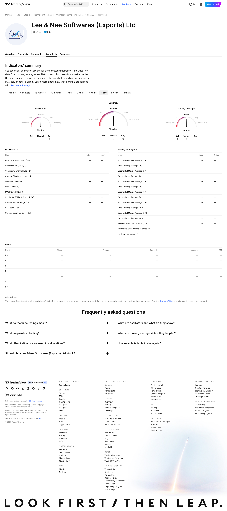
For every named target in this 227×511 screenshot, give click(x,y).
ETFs (61, 396)
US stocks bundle (112, 424)
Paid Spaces (156, 430)
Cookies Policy (110, 478)
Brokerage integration (204, 407)
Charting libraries (202, 388)
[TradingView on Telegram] (33, 388)
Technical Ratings (20, 85)
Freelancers (156, 427)
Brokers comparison (113, 407)
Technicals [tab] (51, 54)
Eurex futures (110, 421)
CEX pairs (63, 405)
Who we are (109, 432)
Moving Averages (126, 149)
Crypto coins (64, 402)
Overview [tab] (10, 54)
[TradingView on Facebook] (12, 388)
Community (112, 4)
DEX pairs (63, 407)
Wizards (154, 424)
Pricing (107, 388)
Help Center (109, 441)
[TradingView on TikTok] (38, 388)
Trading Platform (202, 396)
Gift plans (108, 394)
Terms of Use (166, 301)
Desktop (62, 472)
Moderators (156, 399)
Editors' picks (156, 413)
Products (97, 4)
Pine (61, 410)
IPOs (61, 441)
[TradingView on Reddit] (44, 388)
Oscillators (10, 149)
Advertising (200, 405)
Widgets (198, 385)
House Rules (156, 396)
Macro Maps (64, 458)
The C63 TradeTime (113, 461)
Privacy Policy (110, 475)
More (149, 4)
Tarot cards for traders (114, 458)
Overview (108, 402)
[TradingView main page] (17, 4)
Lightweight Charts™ (204, 391)
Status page (109, 489)
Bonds (62, 399)
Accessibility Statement (114, 481)
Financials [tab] (23, 54)
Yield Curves (64, 452)
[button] (104, 4)
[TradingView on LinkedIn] (28, 388)
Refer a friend (156, 391)
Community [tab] (37, 54)
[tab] (11, 92)
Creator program (158, 394)
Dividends (63, 438)
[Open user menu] (201, 4)
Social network (157, 385)
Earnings (62, 435)
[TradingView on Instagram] (23, 388)
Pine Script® (64, 461)
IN (194, 4)
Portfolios (63, 449)
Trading (154, 407)
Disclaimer (108, 472)
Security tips (109, 483)
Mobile (62, 469)
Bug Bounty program (113, 486)
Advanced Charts (202, 394)
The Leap (108, 410)
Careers (107, 444)
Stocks (62, 393)
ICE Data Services (35, 401)
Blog (106, 438)
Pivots (8, 244)
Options (62, 455)
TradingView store (112, 455)
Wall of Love (156, 388)
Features (108, 385)
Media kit (108, 447)
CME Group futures (112, 419)
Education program (203, 413)
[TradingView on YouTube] (17, 388)
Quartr (40, 418)
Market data (109, 391)
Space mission (110, 435)
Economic (63, 432)
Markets (126, 4)
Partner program (202, 410)
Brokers (139, 4)
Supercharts (64, 385)
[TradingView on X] (7, 388)
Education (155, 410)
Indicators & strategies (160, 421)
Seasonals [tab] (65, 54)
